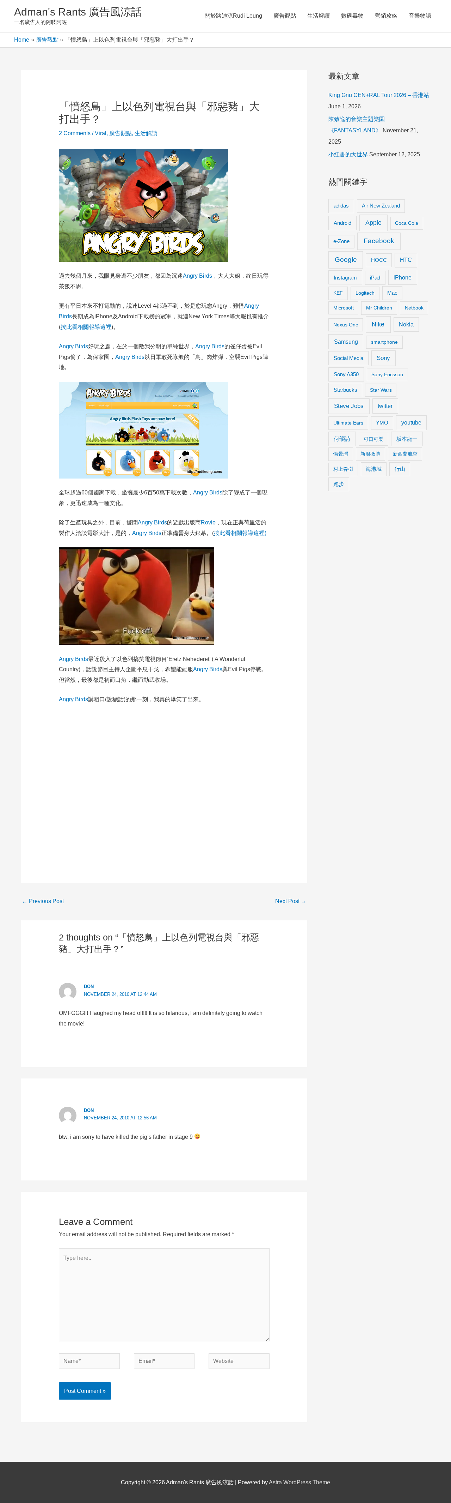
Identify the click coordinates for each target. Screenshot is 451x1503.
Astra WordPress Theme (299, 1482)
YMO (382, 423)
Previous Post (43, 901)
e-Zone (341, 241)
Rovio (208, 522)
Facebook (379, 241)
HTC (406, 260)
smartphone (384, 342)
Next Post (291, 901)
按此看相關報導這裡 (86, 327)
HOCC (379, 260)
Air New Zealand (381, 206)
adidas (341, 206)
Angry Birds (197, 276)
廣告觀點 (284, 16)
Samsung (346, 341)
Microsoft (343, 308)
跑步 (338, 484)
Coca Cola (406, 223)
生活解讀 (318, 16)
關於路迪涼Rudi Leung (233, 16)
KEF (338, 293)
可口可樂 (373, 439)
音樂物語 (420, 16)
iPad (375, 278)
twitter (385, 406)
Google (346, 259)
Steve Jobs (349, 406)
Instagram (345, 278)
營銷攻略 (386, 16)
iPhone (403, 277)
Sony (383, 358)
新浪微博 (370, 454)
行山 (400, 469)
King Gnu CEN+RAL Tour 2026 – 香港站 (378, 95)
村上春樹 (343, 469)
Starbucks (345, 390)
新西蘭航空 (405, 454)
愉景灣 (340, 454)
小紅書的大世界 (348, 154)
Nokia (406, 324)
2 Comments (75, 133)
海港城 (374, 469)
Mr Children (379, 308)
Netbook (414, 308)
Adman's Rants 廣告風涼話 (78, 12)
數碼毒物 (352, 16)
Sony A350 (346, 374)
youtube (411, 423)
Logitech (365, 293)
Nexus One (345, 324)
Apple (373, 222)
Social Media (348, 358)
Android (342, 223)
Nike (378, 324)
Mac (392, 293)
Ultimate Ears (348, 423)
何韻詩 (342, 439)
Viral (100, 133)
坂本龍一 (407, 439)
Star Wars (381, 390)
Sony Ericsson (387, 374)
